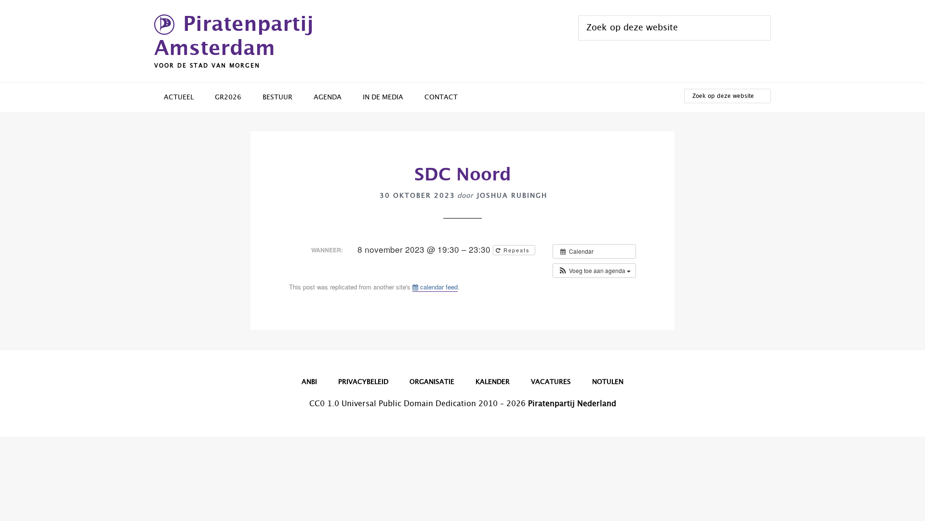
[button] (594, 270)
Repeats (516, 250)
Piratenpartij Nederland (572, 404)
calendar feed (438, 286)
